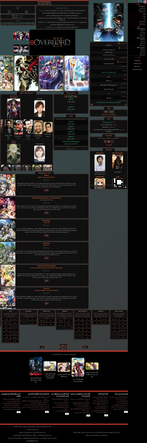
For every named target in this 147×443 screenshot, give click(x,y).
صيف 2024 (142, 43)
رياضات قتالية (42, 320)
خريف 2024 (142, 45)
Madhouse (27, 23)
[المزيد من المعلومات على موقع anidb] (108, 141)
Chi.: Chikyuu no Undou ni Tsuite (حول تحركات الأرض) (34, 407)
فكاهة (6, 330)
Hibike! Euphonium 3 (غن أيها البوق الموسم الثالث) (35, 404)
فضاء (97, 322)
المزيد (46, 190)
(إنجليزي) (108, 145)
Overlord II (71, 99)
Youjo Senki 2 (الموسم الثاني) (100, 401)
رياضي (50, 320)
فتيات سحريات (115, 333)
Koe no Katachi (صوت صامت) (60, 403)
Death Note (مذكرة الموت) (13, 401)
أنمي (16, 23)
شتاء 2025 (142, 49)
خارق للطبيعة (11, 23)
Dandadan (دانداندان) (121, 403)
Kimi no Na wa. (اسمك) (62, 411)
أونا (66, 96)
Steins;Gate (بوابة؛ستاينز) (83, 406)
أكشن (114, 72)
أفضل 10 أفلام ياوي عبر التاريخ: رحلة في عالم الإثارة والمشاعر (49, 376)
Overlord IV (71, 106)
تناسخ (115, 326)
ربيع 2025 (143, 51)
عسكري (60, 324)
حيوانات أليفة (14, 326)
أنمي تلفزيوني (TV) (107, 122)
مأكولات (6, 337)
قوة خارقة (60, 320)
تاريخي (114, 330)
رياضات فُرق (42, 324)
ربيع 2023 (143, 32)
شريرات (86, 337)
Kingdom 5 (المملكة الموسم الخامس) (38, 409)
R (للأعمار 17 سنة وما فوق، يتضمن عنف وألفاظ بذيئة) (108, 102)
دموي (87, 333)
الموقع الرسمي (113, 138)
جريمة (78, 326)
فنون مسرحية (24, 319)
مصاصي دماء (78, 333)
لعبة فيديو (15, 337)
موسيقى (32, 319)
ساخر (14, 330)
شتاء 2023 (142, 30)
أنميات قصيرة (142, 8)
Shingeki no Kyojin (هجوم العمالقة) (11, 399)
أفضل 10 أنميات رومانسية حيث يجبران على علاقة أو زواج (92, 374)
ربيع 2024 (143, 41)
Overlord (71, 121)
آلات (97, 319)
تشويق (78, 319)
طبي (6, 333)
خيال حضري (114, 319)
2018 (33, 23)
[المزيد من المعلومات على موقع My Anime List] (112, 141)
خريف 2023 (142, 36)
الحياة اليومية (14, 319)
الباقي (126, 412)
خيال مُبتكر (123, 337)
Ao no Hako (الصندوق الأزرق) (119, 409)
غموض (86, 322)
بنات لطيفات (6, 322)
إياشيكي (14, 340)
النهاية (105, 111)
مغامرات (111, 72)
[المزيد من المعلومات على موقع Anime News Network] (105, 141)
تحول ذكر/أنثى (123, 333)
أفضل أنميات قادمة (103, 394)
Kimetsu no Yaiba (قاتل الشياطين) (11, 409)
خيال (107, 72)
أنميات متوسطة (141, 10)
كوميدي (6, 319)
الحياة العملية (14, 333)
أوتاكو (6, 326)
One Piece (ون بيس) (121, 401)
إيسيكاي (103, 72)
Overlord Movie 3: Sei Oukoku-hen (71, 141)
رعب (87, 330)
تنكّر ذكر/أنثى (6, 340)
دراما (87, 319)
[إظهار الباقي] (108, 187)
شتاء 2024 (142, 39)
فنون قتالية (69, 324)
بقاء (78, 322)
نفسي (78, 330)
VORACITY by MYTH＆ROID (109, 114)
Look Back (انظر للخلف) (61, 405)
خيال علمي (105, 319)
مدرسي (14, 322)
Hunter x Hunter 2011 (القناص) (81, 412)
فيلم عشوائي (63, 349)
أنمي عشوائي (63, 345)
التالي (42, 347)
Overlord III (71, 131)
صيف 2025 (142, 53)
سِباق (51, 324)
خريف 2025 (142, 54)
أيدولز (32, 322)
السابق (85, 347)
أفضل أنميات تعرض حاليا (121, 394)
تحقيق (87, 326)
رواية (75, 96)
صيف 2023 (142, 34)
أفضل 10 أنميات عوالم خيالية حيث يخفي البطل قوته (35, 380)
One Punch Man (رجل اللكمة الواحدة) (10, 407)
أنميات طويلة (142, 11)
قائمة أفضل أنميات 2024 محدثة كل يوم (38, 394)
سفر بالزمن (114, 322)
